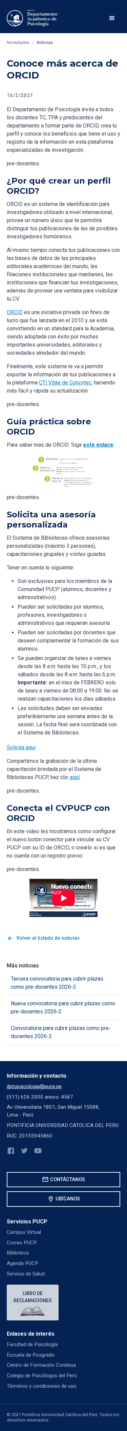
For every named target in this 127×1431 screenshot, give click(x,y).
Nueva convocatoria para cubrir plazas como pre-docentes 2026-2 (63, 1007)
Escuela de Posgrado (31, 1355)
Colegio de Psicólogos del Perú (42, 1376)
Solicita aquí (21, 747)
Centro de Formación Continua (41, 1365)
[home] (32, 18)
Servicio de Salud (26, 1274)
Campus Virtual (24, 1232)
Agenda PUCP (22, 1263)
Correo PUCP (22, 1243)
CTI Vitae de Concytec (65, 382)
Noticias (45, 42)
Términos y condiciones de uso (42, 1386)
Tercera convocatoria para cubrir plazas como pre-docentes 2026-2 (57, 983)
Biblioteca (18, 1253)
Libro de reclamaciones (33, 1297)
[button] (112, 18)
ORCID (15, 312)
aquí (75, 777)
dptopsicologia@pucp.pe (34, 1086)
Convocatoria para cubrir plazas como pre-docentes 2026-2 (61, 1032)
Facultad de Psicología (32, 1344)
